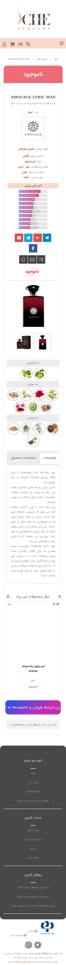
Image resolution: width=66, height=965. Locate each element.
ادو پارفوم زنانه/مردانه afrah (33, 668)
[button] (19, 238)
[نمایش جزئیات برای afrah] (33, 636)
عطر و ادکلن (33, 830)
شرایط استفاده (33, 791)
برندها (33, 848)
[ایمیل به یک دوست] (32, 259)
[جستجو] (28, 44)
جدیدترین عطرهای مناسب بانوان (33, 896)
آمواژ (30, 112)
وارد (35, 725)
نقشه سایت (33, 858)
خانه (33, 773)
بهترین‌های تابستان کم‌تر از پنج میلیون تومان (33, 905)
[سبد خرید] (12, 44)
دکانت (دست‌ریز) (33, 839)
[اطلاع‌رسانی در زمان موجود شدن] (23, 259)
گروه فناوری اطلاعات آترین (19, 961)
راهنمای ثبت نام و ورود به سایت (33, 800)
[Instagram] (28, 945)
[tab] (49, 458)
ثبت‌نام (18, 725)
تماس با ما (33, 782)
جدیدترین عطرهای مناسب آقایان (33, 887)
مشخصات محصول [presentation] (23, 457)
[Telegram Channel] (38, 945)
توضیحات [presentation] (49, 457)
